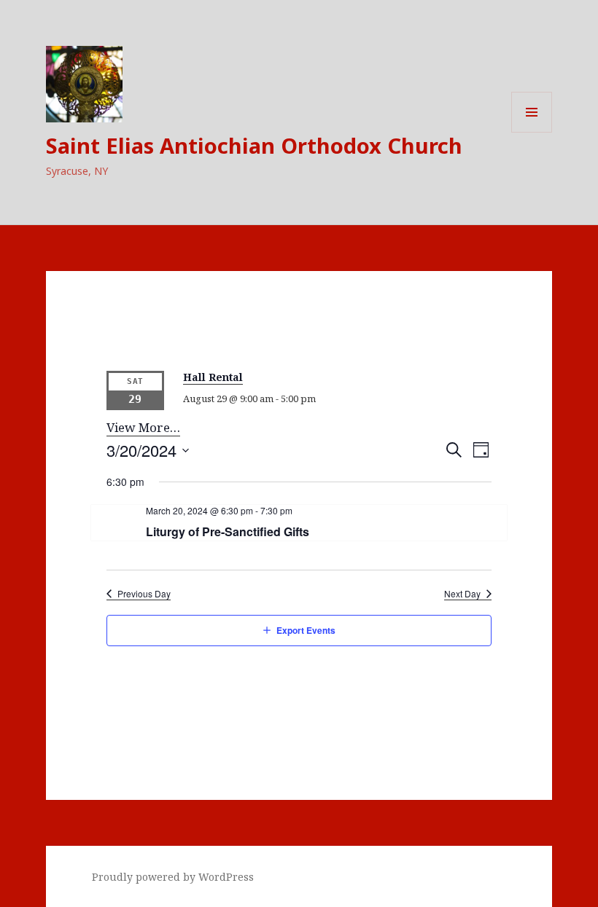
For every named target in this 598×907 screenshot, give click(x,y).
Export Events (305, 630)
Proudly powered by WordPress (173, 877)
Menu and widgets (532, 132)
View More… (143, 427)
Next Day (462, 594)
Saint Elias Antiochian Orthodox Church (254, 145)
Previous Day (144, 594)
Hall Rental (213, 377)
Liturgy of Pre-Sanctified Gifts (227, 531)
